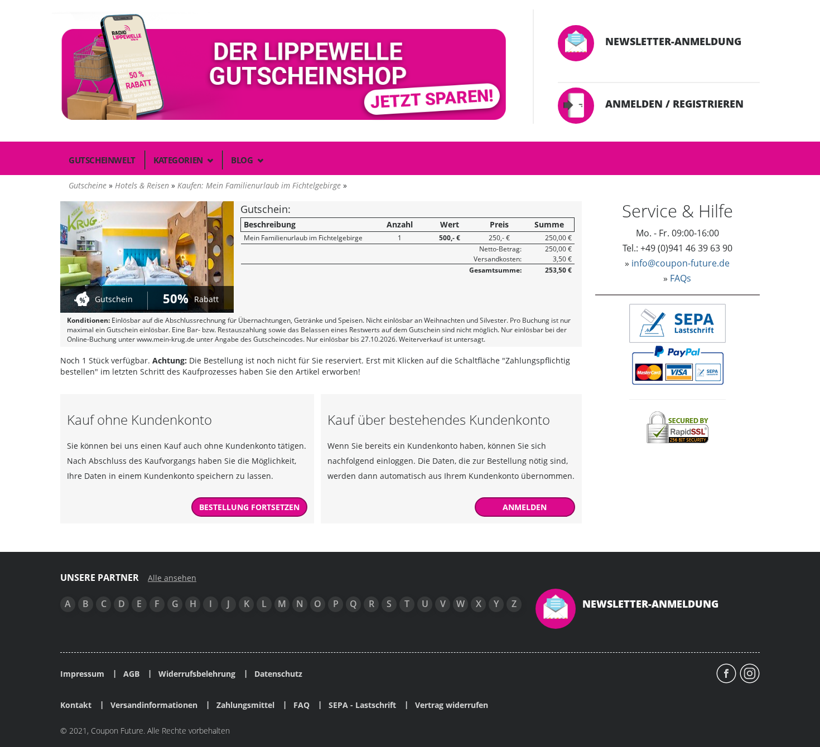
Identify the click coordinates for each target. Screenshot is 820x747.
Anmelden (525, 507)
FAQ (301, 705)
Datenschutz (278, 674)
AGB (131, 674)
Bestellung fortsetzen (249, 507)
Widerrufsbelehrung (196, 674)
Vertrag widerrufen (451, 705)
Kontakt (75, 705)
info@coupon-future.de (680, 263)
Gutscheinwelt (102, 160)
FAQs (680, 278)
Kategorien (179, 160)
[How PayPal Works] (677, 364)
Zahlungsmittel (245, 705)
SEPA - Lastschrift (362, 705)
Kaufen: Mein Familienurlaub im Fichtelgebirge (259, 185)
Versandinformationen (153, 705)
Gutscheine (88, 185)
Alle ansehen (172, 578)
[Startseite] (285, 69)
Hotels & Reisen (142, 185)
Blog (243, 160)
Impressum (82, 674)
